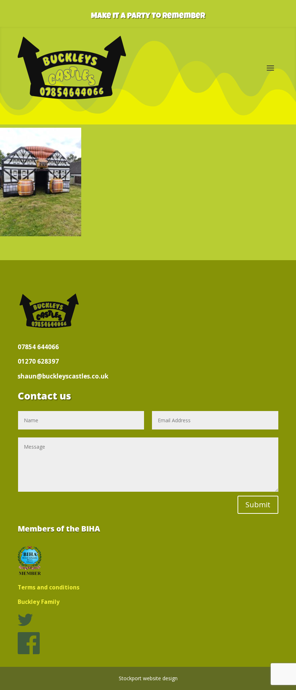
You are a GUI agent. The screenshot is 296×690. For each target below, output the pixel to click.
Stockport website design (148, 678)
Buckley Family (39, 602)
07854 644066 (38, 347)
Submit (257, 504)
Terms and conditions (48, 587)
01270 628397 (38, 361)
